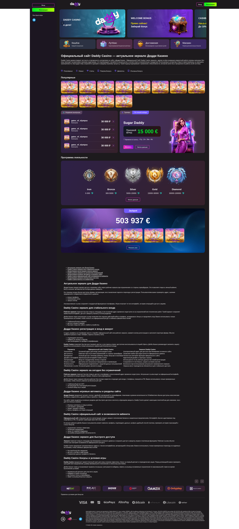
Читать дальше (142, 147)
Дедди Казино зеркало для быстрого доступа (83, 278)
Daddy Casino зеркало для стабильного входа (83, 269)
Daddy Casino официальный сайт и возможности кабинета (87, 276)
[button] (62, 23)
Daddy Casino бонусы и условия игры (80, 279)
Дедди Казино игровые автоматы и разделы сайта (84, 274)
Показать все (133, 247)
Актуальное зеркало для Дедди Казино (80, 267)
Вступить (128, 147)
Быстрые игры (38, 15)
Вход (43, 5)
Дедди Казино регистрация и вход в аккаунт (82, 271)
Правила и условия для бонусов (72, 494)
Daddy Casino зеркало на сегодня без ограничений (85, 273)
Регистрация (43, 10)
